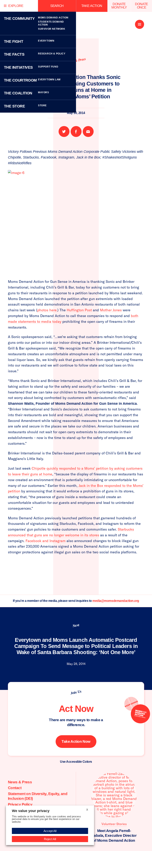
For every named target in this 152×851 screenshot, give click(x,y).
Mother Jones (111, 310)
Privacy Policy (20, 804)
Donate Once (141, 5)
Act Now (76, 709)
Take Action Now (76, 741)
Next (75, 625)
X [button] (87, 809)
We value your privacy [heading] (30, 811)
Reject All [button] (50, 839)
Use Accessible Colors (76, 761)
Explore (15, 6)
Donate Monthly (119, 5)
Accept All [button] (50, 831)
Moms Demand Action (53, 17)
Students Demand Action (51, 23)
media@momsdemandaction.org (115, 600)
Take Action (91, 6)
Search (57, 6)
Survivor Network (51, 29)
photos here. (47, 310)
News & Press (20, 782)
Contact (14, 788)
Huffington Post (79, 310)
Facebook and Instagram (46, 541)
